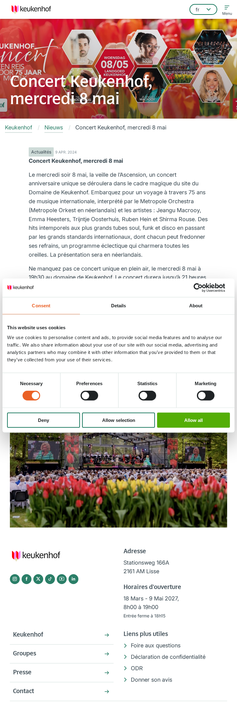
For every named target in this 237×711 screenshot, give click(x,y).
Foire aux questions (156, 645)
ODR (137, 668)
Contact (23, 691)
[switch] (89, 396)
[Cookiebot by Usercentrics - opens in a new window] (203, 287)
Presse (22, 673)
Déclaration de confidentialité (168, 657)
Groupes (24, 654)
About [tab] (196, 305)
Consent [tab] (41, 305)
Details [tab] (118, 305)
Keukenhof (28, 635)
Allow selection (118, 420)
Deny (43, 420)
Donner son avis (151, 679)
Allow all (193, 420)
